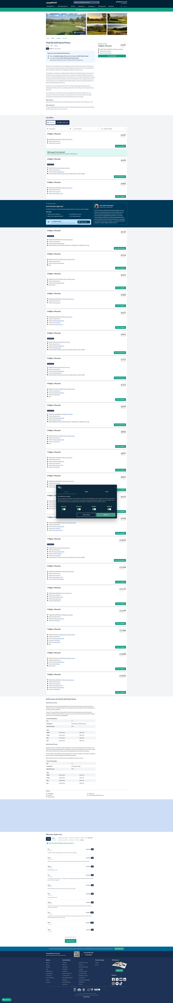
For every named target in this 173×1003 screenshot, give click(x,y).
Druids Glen (64, 971)
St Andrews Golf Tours (67, 973)
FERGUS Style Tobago (68, 239)
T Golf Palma (57, 467)
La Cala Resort (82, 977)
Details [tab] (86, 491)
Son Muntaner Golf (58, 193)
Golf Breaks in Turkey (83, 975)
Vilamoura (81, 964)
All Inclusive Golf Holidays (84, 979)
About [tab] (106, 491)
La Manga (81, 969)
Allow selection (86, 514)
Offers (52, 38)
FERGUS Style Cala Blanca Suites (67, 259)
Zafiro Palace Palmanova (68, 299)
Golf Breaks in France (83, 962)
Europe (47, 45)
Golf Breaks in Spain (83, 971)
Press (47, 969)
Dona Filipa (64, 984)
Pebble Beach (81, 982)
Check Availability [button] (112, 56)
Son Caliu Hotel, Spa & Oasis (69, 522)
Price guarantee (49, 973)
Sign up (125, 6)
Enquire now (119, 948)
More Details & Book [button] (120, 176)
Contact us (48, 982)
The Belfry (64, 962)
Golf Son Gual (57, 642)
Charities (48, 966)
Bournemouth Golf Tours (67, 977)
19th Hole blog (49, 971)
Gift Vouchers (101, 6)
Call (56, 221)
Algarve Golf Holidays (83, 966)
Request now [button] (119, 970)
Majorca (56, 45)
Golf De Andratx (58, 373)
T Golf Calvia (57, 394)
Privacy (47, 979)
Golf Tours (73, 6)
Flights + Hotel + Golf (63, 122)
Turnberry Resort (66, 975)
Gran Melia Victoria (67, 593)
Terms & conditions (50, 977)
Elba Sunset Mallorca (118, 49)
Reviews (65, 38)
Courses (59, 38)
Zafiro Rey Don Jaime (65, 168)
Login (121, 6)
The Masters (65, 969)
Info (48, 38)
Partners (97, 962)
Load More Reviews (70, 940)
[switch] (79, 509)
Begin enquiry (84, 222)
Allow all (106, 514)
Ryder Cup (64, 964)
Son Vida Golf (108, 53)
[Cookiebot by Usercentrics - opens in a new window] (109, 487)
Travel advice (48, 975)
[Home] (51, 2)
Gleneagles (64, 979)
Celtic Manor (65, 966)
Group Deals (111, 6)
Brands (96, 964)
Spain (52, 45)
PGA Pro (81, 984)
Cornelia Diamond (83, 973)
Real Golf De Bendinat (59, 171)
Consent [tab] (66, 491)
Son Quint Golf (57, 347)
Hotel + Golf (51, 122)
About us (48, 962)
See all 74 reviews (57, 48)
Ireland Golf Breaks (66, 982)
